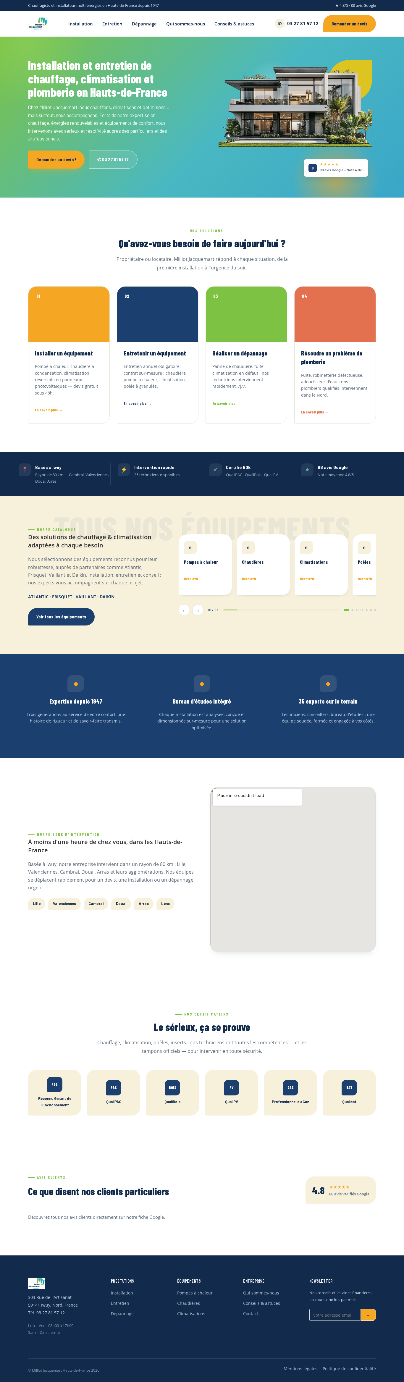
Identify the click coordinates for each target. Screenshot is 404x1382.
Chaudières (188, 1303)
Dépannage (144, 24)
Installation (80, 24)
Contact (250, 1313)
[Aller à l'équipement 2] (352, 610)
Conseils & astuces (234, 24)
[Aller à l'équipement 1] (346, 610)
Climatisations (191, 1313)
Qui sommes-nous (185, 24)
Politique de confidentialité (349, 1368)
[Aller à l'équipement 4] (359, 610)
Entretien (112, 24)
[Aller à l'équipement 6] (367, 610)
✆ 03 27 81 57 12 (113, 159)
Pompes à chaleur (195, 1293)
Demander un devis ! (56, 159)
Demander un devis (350, 23)
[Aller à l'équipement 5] (363, 610)
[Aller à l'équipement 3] (356, 610)
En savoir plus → (49, 409)
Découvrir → (193, 578)
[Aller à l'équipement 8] (375, 610)
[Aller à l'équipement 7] (371, 610)
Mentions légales (300, 1368)
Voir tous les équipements (61, 616)
